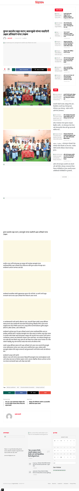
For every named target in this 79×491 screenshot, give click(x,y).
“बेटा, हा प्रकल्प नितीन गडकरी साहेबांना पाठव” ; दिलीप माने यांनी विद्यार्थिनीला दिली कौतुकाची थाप (36, 453)
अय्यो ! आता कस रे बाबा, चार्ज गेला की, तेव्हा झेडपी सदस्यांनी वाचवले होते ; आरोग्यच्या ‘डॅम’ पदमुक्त (69, 77)
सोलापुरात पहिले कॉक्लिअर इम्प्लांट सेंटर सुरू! (68, 51)
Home (49, 483)
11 (57, 450)
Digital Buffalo (15, 483)
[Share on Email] (49, 69)
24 (54, 457)
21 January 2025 (18, 38)
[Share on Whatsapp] (13, 69)
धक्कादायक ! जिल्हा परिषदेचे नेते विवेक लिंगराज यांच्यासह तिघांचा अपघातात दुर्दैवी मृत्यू (42, 472)
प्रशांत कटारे (10, 38)
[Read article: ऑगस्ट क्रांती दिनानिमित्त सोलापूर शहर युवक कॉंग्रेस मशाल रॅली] (58, 69)
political (24, 38)
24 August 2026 (67, 101)
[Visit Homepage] (39, 2)
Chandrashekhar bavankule (27, 387)
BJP (18, 387)
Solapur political (40, 387)
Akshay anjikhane (11, 387)
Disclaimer (66, 483)
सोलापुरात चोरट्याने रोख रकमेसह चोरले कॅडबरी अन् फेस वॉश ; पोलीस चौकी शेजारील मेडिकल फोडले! (68, 44)
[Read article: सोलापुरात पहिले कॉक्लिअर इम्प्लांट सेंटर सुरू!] (58, 53)
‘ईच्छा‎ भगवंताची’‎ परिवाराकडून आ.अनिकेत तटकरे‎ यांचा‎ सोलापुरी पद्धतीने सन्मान (69, 34)
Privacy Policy (73, 483)
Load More (64, 177)
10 (54, 450)
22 (70, 454)
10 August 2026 (67, 161)
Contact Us (60, 483)
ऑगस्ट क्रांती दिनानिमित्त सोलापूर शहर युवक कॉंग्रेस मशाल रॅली (68, 68)
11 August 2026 (67, 140)
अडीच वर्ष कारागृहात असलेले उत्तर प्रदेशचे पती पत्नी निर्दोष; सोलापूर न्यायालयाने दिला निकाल (69, 60)
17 (54, 454)
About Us (54, 483)
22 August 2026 (67, 120)
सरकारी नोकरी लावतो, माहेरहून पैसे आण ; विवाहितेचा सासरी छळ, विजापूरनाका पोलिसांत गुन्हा (68, 16)
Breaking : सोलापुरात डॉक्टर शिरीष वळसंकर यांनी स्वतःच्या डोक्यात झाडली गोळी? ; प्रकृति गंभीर (41, 464)
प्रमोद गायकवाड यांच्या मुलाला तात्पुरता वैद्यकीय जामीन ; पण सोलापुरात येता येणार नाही (68, 25)
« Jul (54, 463)
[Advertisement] (27, 18)
